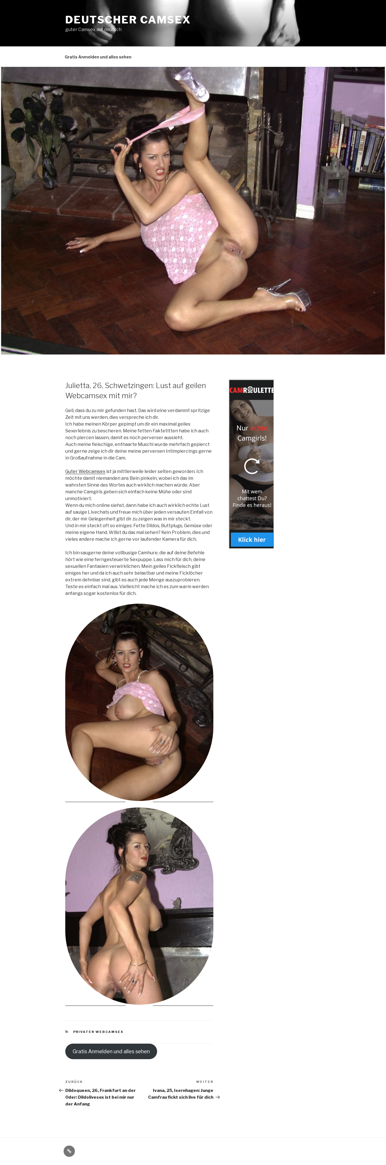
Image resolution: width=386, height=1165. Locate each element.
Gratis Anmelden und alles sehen (98, 56)
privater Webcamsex (98, 1032)
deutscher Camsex (128, 20)
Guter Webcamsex (85, 471)
